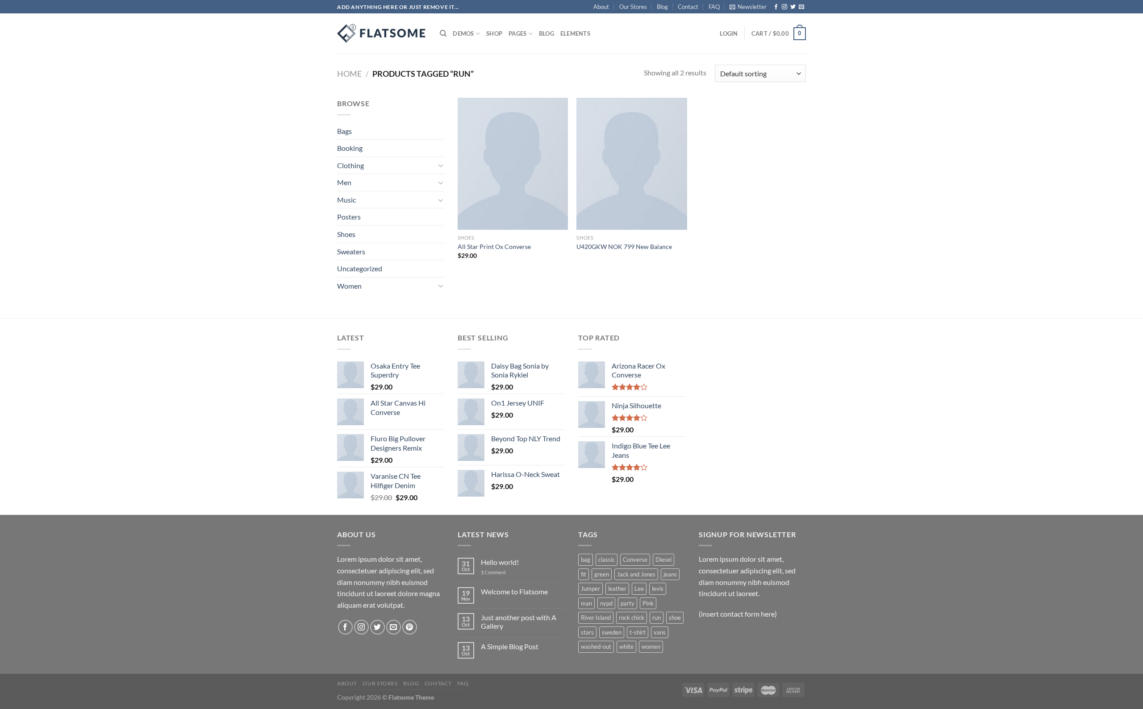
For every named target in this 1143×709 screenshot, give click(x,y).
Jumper (590, 588)
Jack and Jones (636, 574)
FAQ (714, 6)
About (601, 6)
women (651, 646)
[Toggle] (440, 165)
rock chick (631, 617)
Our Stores (633, 6)
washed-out (596, 646)
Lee (639, 588)
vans (660, 632)
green (601, 574)
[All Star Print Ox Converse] (513, 164)
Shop (494, 33)
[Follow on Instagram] (784, 7)
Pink (648, 603)
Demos (463, 33)
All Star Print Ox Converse (494, 246)
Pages (517, 33)
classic (606, 559)
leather (617, 588)
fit (583, 574)
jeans (670, 574)
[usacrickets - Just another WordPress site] (381, 33)
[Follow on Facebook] (776, 7)
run (656, 617)
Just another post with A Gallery (518, 621)
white (626, 646)
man (586, 603)
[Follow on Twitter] (793, 7)
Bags (344, 131)
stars (587, 632)
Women (349, 286)
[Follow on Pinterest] (409, 627)
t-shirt (638, 632)
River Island (596, 617)
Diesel (663, 559)
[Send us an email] (801, 7)
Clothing (350, 165)
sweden (612, 632)
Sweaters (351, 251)
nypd (606, 603)
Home (349, 74)
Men (344, 182)
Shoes (346, 234)
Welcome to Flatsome (514, 591)
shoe (675, 617)
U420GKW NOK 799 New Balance (624, 246)
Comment (493, 572)
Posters (349, 216)
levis (657, 588)
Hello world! (500, 562)
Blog (662, 6)
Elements (575, 33)
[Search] (443, 33)
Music (346, 199)
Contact (688, 6)
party (627, 603)
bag (585, 559)
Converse (635, 559)
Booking (350, 148)
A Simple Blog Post (509, 646)
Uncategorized (359, 268)
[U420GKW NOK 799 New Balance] (631, 164)
